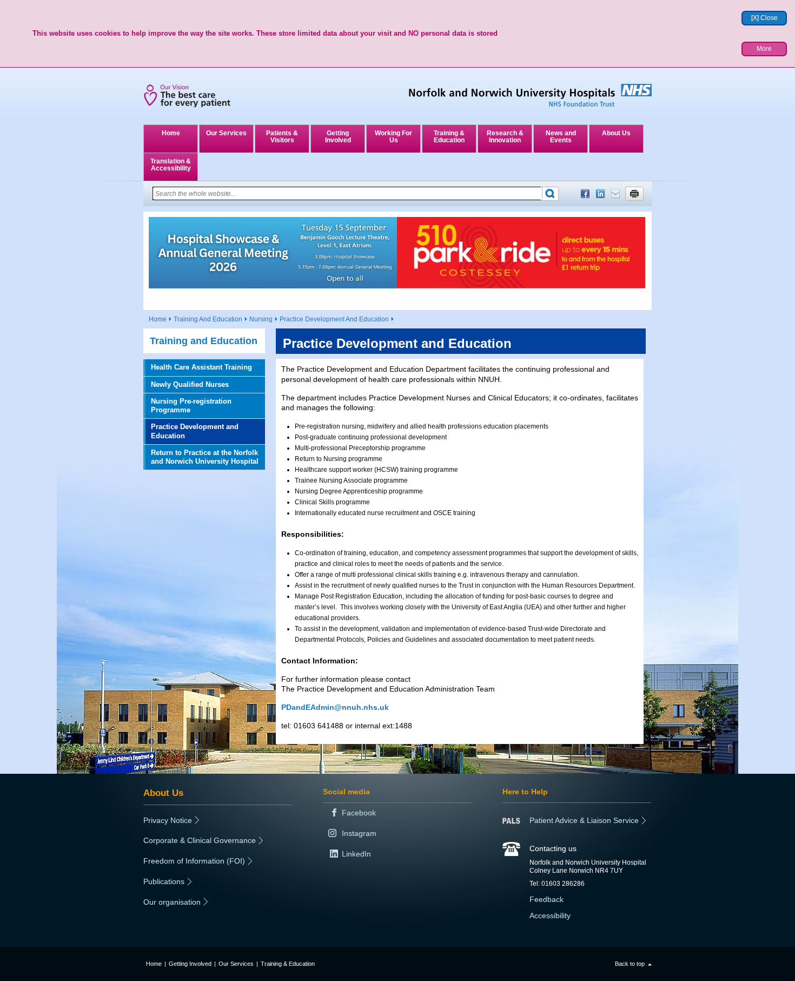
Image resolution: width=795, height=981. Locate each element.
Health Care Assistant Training (201, 367)
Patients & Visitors (282, 136)
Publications (163, 881)
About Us (616, 133)
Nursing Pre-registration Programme (191, 405)
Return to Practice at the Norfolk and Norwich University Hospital (205, 457)
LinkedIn (600, 193)
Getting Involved (338, 136)
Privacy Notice (167, 820)
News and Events (561, 136)
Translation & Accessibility (170, 164)
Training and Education (203, 340)
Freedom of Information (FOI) (194, 861)
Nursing (261, 319)
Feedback (546, 899)
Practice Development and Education (195, 431)
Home (171, 133)
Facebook (585, 193)
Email (615, 193)
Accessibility (550, 915)
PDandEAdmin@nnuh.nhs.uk (335, 707)
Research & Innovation (505, 136)
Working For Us (393, 136)
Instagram (359, 833)
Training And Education (208, 319)
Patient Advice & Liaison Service (584, 820)
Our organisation (172, 902)
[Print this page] (634, 194)
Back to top (630, 963)
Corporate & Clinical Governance (199, 840)
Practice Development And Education (334, 319)
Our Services (226, 133)
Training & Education (449, 136)
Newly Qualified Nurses (190, 384)
